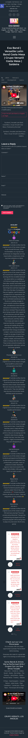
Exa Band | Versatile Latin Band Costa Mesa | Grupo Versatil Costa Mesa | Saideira (14, 134)
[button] (2, 6)
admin (7, 78)
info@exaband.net (13, 11)
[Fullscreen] (23, 703)
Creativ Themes (14, 735)
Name (3, 176)
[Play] (4, 703)
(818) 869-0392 (13, 8)
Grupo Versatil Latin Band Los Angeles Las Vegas (13, 115)
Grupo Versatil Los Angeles (14, 708)
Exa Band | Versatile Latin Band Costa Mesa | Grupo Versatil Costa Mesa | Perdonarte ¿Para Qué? (13, 125)
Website (3, 195)
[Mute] (21, 703)
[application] (14, 698)
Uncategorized (11, 80)
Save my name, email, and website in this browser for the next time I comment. (13, 207)
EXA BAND (14, 26)
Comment (4, 152)
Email (3, 185)
